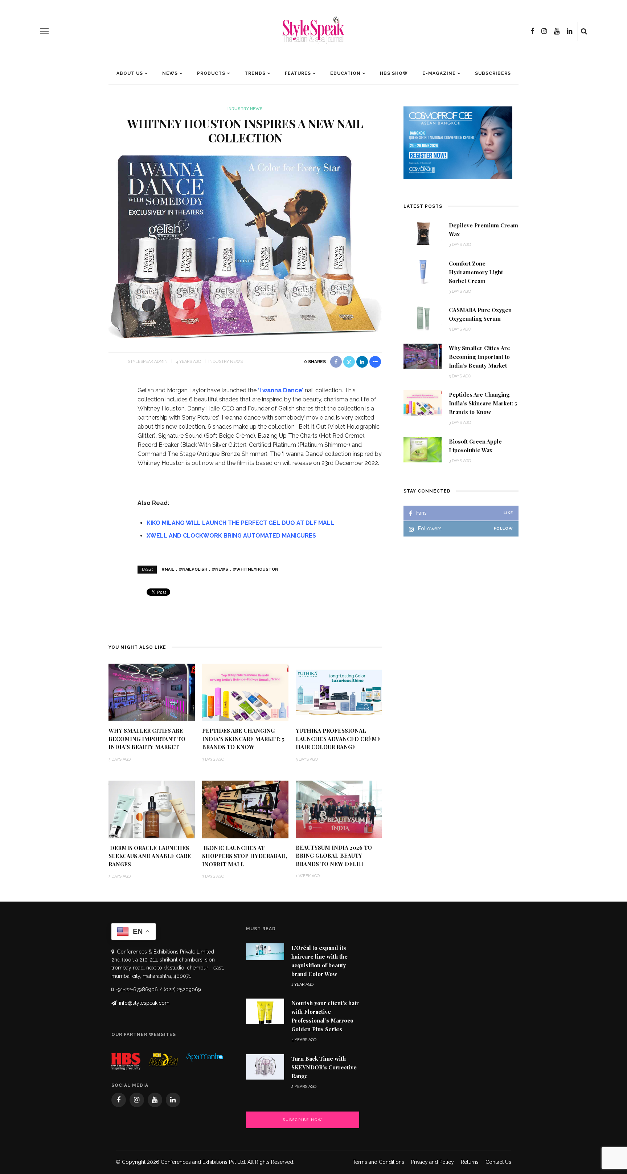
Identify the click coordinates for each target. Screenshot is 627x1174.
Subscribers (493, 73)
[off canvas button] (44, 31)
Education (345, 73)
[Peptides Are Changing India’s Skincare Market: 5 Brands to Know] (245, 691)
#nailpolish (193, 569)
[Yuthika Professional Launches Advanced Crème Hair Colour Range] (339, 691)
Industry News (245, 108)
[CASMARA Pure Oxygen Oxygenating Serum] (422, 317)
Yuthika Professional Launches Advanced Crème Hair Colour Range (338, 738)
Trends (255, 73)
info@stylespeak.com (144, 1003)
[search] (584, 31)
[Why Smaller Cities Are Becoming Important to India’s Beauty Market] (151, 691)
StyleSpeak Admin (148, 361)
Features (298, 73)
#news (220, 569)
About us (129, 73)
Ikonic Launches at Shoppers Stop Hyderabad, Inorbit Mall (244, 856)
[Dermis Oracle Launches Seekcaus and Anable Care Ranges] (151, 808)
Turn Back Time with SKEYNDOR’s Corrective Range (324, 1067)
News (170, 73)
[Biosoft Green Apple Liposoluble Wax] (422, 449)
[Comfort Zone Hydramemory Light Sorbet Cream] (422, 271)
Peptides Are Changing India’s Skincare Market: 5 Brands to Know (243, 738)
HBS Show (394, 73)
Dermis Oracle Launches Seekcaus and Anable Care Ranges (149, 856)
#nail (167, 569)
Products (211, 73)
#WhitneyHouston (255, 569)
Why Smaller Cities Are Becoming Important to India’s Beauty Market (146, 738)
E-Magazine (439, 73)
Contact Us (498, 1162)
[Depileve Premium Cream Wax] (422, 233)
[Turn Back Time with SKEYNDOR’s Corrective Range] (265, 1066)
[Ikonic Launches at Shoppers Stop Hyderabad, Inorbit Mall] (245, 808)
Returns (470, 1162)
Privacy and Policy (432, 1162)
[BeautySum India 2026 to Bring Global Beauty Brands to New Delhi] (339, 808)
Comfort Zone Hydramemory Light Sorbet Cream (476, 272)
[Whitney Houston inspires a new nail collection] (245, 246)
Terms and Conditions (378, 1162)
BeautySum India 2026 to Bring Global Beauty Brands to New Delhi (334, 855)
